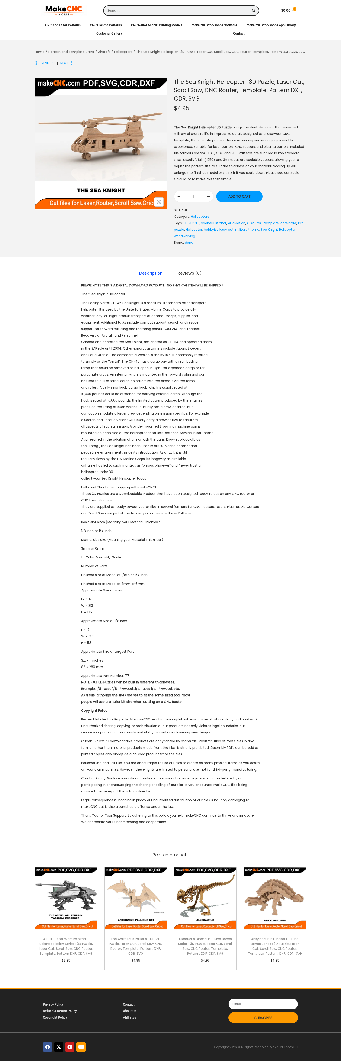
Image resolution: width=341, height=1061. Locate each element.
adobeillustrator (213, 223)
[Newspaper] (81, 1047)
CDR (250, 223)
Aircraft (104, 51)
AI (229, 223)
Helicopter (194, 229)
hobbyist (211, 229)
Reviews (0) (189, 273)
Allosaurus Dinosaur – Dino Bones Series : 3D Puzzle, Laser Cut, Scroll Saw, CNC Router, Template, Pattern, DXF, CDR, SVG (205, 946)
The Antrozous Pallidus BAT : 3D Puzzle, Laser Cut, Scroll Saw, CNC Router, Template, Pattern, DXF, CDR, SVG (135, 946)
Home (40, 51)
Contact (239, 33)
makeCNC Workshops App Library (271, 25)
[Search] (253, 10)
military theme (247, 229)
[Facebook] (47, 1047)
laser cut (226, 229)
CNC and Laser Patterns (63, 25)
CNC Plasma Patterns (106, 25)
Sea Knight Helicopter (278, 229)
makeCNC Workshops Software (214, 25)
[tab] (151, 273)
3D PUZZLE (191, 223)
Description (151, 273)
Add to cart (239, 196)
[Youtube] (69, 1047)
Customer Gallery (109, 33)
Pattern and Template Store (71, 51)
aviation (238, 223)
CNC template (267, 223)
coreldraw (288, 223)
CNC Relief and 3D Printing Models (156, 25)
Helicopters (123, 51)
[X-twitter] (58, 1047)
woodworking (184, 236)
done (189, 242)
